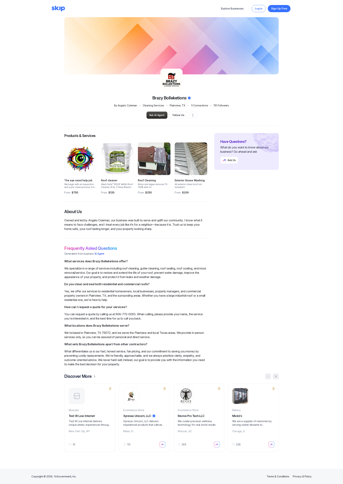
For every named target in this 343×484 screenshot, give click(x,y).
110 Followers (221, 105)
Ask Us (232, 160)
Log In (259, 8)
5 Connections (199, 105)
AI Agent (99, 253)
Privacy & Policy (302, 476)
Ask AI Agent (157, 115)
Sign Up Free (279, 8)
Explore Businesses (232, 8)
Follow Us (178, 115)
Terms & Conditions (278, 476)
